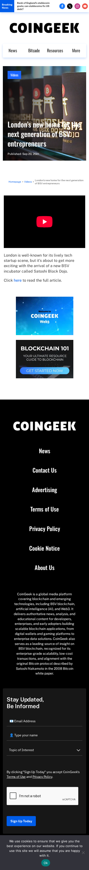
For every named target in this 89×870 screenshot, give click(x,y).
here (18, 280)
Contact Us (45, 470)
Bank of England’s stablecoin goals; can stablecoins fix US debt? (33, 6)
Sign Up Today (21, 821)
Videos (14, 74)
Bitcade (34, 50)
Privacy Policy (44, 529)
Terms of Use (44, 509)
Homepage (15, 181)
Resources (55, 50)
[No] (83, 852)
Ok (46, 863)
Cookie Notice (44, 548)
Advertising (44, 490)
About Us (45, 568)
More (76, 50)
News (13, 50)
